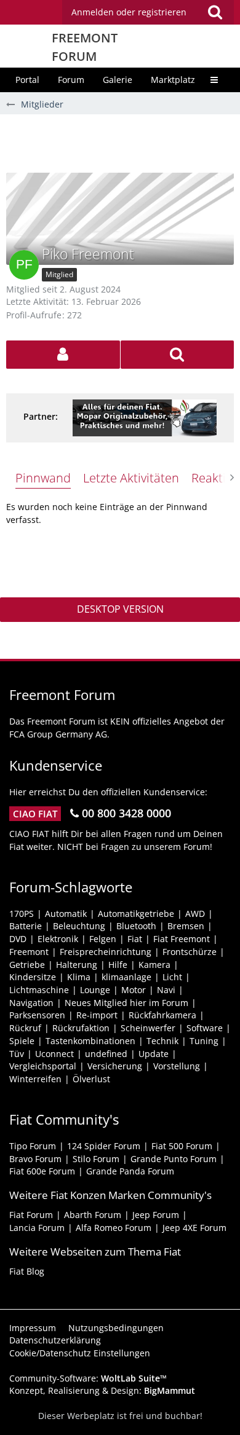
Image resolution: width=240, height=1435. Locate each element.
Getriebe (27, 964)
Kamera (154, 964)
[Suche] (215, 12)
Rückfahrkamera (162, 1015)
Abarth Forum (92, 1215)
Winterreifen (35, 1079)
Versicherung (114, 1066)
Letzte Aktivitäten (131, 478)
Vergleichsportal (42, 1066)
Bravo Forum (35, 1159)
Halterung (76, 964)
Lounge (95, 990)
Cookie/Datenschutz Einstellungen (79, 1353)
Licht (172, 977)
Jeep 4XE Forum (194, 1227)
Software (204, 1028)
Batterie (25, 926)
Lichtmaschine (39, 990)
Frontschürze (189, 951)
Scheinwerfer (148, 1028)
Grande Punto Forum (173, 1159)
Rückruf (25, 1028)
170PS (21, 913)
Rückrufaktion (81, 1028)
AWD (195, 913)
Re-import (97, 1015)
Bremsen (185, 926)
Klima (78, 977)
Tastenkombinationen (90, 1041)
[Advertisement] (123, 142)
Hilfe (117, 964)
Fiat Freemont (181, 939)
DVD (17, 939)
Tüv (16, 1054)
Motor (133, 990)
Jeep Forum (155, 1215)
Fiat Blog (26, 1271)
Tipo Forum (32, 1146)
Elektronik (58, 939)
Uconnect (54, 1054)
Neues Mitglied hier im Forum (126, 1002)
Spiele (21, 1041)
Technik (162, 1041)
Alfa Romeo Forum (113, 1227)
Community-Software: (88, 1378)
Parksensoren (37, 1015)
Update (153, 1054)
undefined (106, 1054)
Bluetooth (136, 926)
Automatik (66, 913)
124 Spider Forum (103, 1146)
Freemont (29, 951)
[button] (148, 12)
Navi (166, 990)
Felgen (102, 939)
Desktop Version (120, 609)
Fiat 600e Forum (42, 1171)
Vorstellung (176, 1066)
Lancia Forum (37, 1227)
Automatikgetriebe (136, 913)
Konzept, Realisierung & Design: (102, 1390)
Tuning (204, 1041)
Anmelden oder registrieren (128, 12)
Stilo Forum (96, 1159)
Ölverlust (91, 1079)
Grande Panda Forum (130, 1171)
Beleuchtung (79, 926)
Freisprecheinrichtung (105, 951)
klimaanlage (126, 977)
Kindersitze (32, 977)
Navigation (31, 1002)
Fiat (134, 939)
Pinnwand (43, 478)
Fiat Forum (31, 1215)
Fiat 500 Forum (181, 1146)
